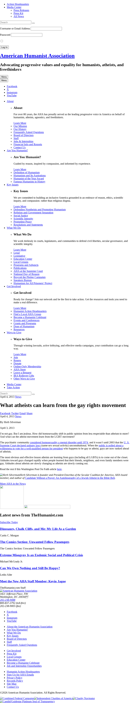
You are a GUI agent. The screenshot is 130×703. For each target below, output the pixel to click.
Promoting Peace (23, 221)
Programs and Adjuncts (26, 265)
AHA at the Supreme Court (28, 271)
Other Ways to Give (24, 378)
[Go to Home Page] (18, 590)
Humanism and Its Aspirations (30, 175)
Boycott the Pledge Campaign (30, 277)
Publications (20, 268)
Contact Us (20, 147)
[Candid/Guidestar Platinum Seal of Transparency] (27, 701)
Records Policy (15, 680)
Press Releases (21, 10)
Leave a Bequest (22, 372)
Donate (17, 363)
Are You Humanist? (17, 150)
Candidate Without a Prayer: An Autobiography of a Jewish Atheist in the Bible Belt (70, 478)
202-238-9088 (7, 599)
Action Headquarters (18, 4)
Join (16, 357)
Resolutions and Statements (28, 224)
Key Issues (12, 184)
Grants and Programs (25, 323)
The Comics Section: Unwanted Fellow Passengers (34, 542)
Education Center (23, 258)
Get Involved (14, 286)
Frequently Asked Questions (29, 132)
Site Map (11, 683)
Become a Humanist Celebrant (30, 317)
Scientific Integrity (23, 218)
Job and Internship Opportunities (24, 665)
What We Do (14, 227)
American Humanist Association (37, 56)
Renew (17, 360)
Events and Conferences (26, 320)
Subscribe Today (9, 522)
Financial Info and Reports (28, 144)
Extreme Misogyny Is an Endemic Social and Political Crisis (41, 555)
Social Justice (21, 215)
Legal (17, 252)
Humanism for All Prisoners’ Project (33, 283)
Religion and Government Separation (33, 212)
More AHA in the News (13, 483)
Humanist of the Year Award (29, 178)
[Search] (33, 23)
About (10, 101)
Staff (16, 138)
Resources (19, 329)
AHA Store (20, 369)
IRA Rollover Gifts (24, 375)
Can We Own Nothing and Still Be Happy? (30, 568)
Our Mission (20, 126)
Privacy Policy (14, 677)
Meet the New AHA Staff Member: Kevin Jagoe (33, 581)
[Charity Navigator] (84, 698)
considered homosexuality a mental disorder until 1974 (59, 442)
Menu (4, 77)
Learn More (20, 123)
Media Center (14, 7)
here (59, 469)
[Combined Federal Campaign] (17, 698)
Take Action (13, 387)
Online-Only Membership (27, 366)
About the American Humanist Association (29, 626)
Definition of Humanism (27, 172)
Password (5, 34)
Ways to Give (14, 332)
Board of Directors (24, 135)
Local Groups (21, 261)
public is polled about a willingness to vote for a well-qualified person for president (61, 447)
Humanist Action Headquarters (30, 311)
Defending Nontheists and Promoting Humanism (40, 209)
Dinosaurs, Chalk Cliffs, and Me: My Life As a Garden (38, 529)
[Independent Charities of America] (53, 698)
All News (19, 16)
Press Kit (18, 13)
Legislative (19, 255)
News (18, 396)
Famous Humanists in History (29, 181)
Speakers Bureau (23, 280)
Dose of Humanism (24, 326)
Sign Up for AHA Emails (20, 674)
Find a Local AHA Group (27, 314)
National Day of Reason (26, 274)
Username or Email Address (15, 28)
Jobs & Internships (23, 141)
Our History (20, 129)
